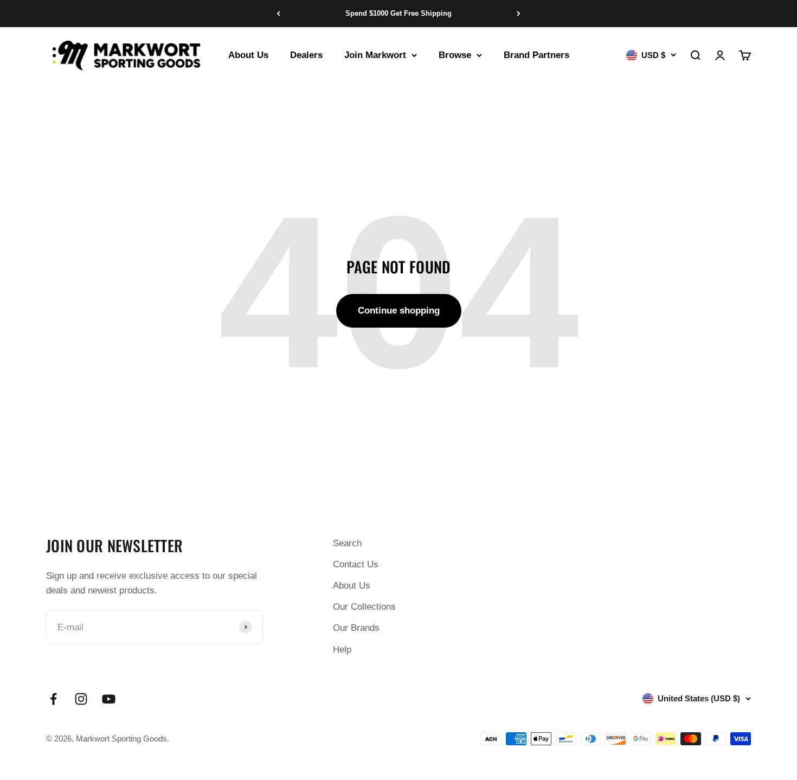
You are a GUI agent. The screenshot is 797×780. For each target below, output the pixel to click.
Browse (455, 55)
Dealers (306, 55)
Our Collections (364, 607)
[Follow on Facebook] (53, 699)
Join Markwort (375, 55)
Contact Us (355, 564)
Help (342, 649)
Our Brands (356, 628)
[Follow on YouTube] (108, 699)
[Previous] (278, 14)
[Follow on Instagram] (81, 699)
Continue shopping (399, 310)
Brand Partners (536, 55)
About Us (248, 55)
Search (347, 543)
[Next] (518, 14)
